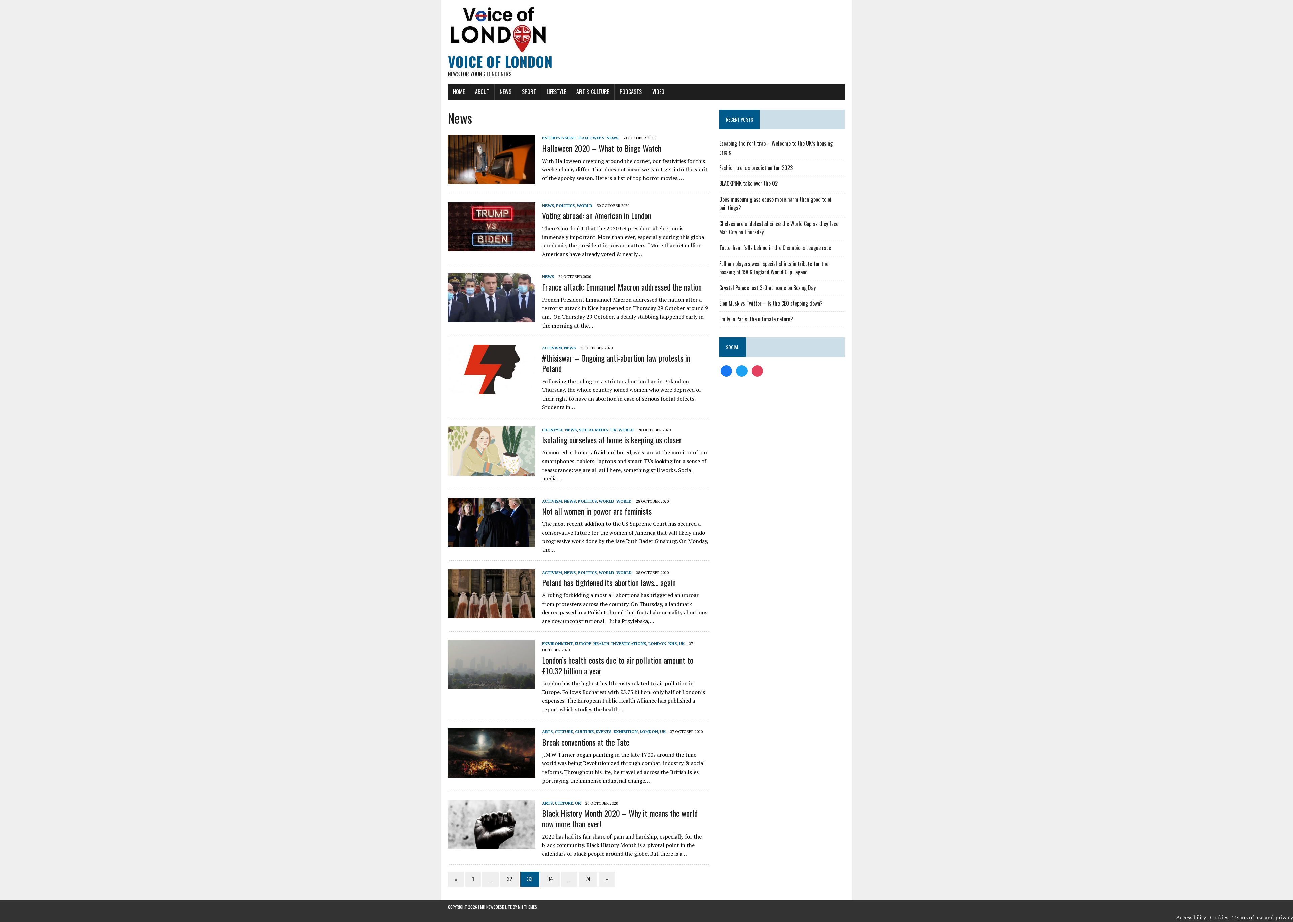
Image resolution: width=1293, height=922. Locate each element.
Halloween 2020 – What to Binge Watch (601, 148)
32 (509, 879)
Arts (547, 731)
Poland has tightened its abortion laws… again (609, 582)
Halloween (591, 137)
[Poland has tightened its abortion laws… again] (491, 613)
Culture (564, 731)
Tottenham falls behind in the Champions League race (775, 248)
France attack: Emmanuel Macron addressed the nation (622, 287)
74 (588, 879)
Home (459, 92)
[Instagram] (757, 370)
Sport (529, 92)
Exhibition (626, 731)
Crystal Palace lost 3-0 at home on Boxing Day (767, 288)
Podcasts (631, 92)
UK (613, 429)
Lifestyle (556, 92)
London (657, 643)
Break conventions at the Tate (585, 742)
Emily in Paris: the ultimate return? (756, 319)
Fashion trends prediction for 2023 (756, 168)
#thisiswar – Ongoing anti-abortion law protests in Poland (616, 363)
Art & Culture (592, 92)
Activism (552, 347)
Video (658, 92)
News (505, 92)
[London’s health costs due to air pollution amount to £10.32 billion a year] (491, 685)
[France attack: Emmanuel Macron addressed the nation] (491, 318)
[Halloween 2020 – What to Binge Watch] (491, 179)
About (482, 92)
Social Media (593, 429)
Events (603, 731)
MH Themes (527, 907)
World (584, 205)
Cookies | (1220, 917)
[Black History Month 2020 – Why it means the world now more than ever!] (491, 844)
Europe (583, 643)
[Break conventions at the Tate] (491, 773)
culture (584, 731)
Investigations (628, 643)
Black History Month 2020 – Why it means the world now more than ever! (620, 818)
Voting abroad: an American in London (596, 215)
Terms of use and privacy (1262, 917)
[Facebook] (726, 370)
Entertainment (559, 137)
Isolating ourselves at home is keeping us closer (612, 440)
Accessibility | (1192, 917)
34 (550, 879)
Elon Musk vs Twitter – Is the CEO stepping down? (771, 303)
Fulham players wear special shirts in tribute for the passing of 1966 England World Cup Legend (773, 268)
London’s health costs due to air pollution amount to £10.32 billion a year (617, 665)
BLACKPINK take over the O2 (748, 183)
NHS (672, 643)
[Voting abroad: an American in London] (491, 246)
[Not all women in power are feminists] (491, 542)
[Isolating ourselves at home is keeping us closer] (491, 471)
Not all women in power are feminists (597, 511)
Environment (557, 643)
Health (601, 643)
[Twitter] (742, 370)
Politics (565, 205)
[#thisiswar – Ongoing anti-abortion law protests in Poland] (491, 389)
